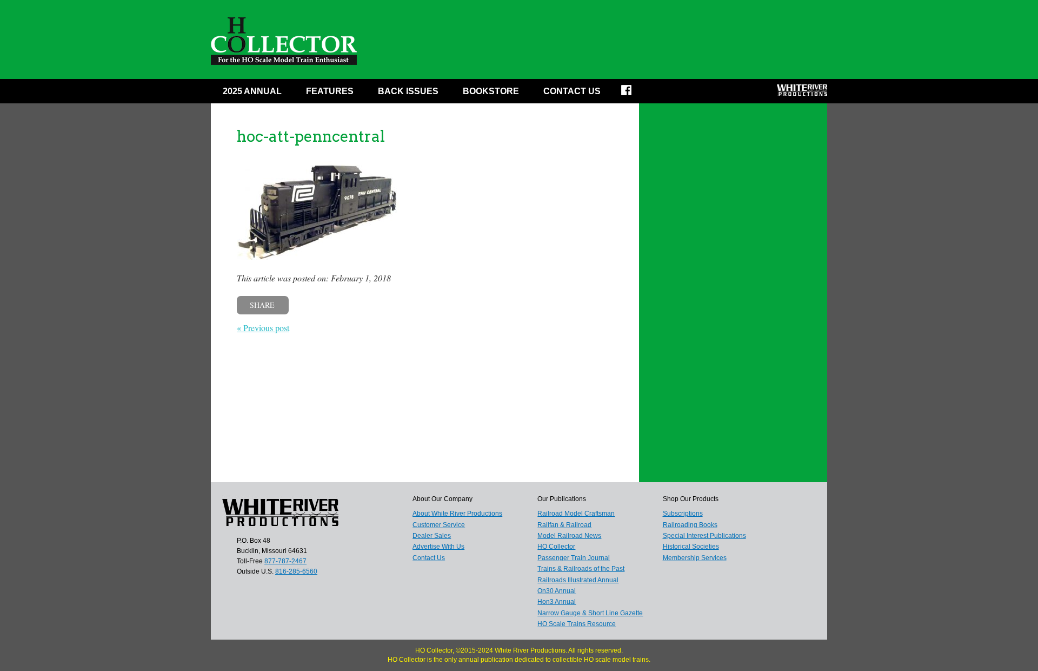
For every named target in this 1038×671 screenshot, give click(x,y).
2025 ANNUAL (252, 91)
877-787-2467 (285, 561)
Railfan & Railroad (564, 525)
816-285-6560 (296, 571)
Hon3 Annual (556, 602)
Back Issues (408, 91)
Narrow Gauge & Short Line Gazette (590, 613)
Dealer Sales (431, 536)
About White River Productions (457, 513)
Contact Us (572, 91)
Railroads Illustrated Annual (577, 580)
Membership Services (695, 558)
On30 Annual (556, 591)
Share (262, 305)
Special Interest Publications (704, 536)
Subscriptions (683, 513)
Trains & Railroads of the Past (580, 569)
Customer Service (438, 525)
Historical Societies (691, 546)
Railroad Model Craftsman (576, 513)
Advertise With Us (438, 546)
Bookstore (491, 91)
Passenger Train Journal (573, 558)
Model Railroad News (569, 536)
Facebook (633, 93)
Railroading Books (690, 525)
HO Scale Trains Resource (576, 624)
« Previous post (263, 327)
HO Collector (556, 546)
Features (330, 91)
